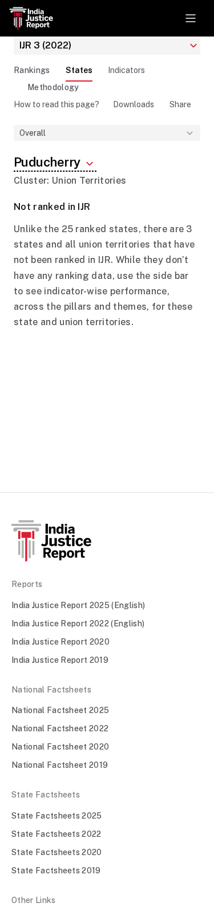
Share (180, 104)
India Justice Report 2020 (60, 641)
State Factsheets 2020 (56, 852)
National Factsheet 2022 (59, 728)
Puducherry (48, 162)
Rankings (32, 70)
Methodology (53, 87)
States (79, 70)
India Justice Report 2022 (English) (77, 623)
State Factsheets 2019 (56, 870)
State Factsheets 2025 (56, 815)
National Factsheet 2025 (60, 710)
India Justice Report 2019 (59, 660)
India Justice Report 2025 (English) (78, 605)
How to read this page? (56, 104)
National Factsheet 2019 (59, 765)
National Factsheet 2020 (60, 746)
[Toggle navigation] (190, 18)
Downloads (133, 104)
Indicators (126, 70)
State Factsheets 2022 (56, 834)
